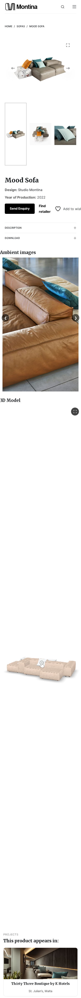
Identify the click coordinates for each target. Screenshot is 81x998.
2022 (41, 197)
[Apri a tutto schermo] (75, 412)
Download (12, 238)
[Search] (62, 6)
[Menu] (74, 7)
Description (13, 227)
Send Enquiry (20, 208)
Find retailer (45, 208)
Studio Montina (30, 190)
